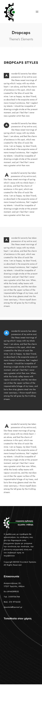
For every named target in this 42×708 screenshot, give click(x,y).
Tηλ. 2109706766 (12, 596)
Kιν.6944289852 (11, 591)
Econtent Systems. (28, 562)
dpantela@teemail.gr (13, 607)
